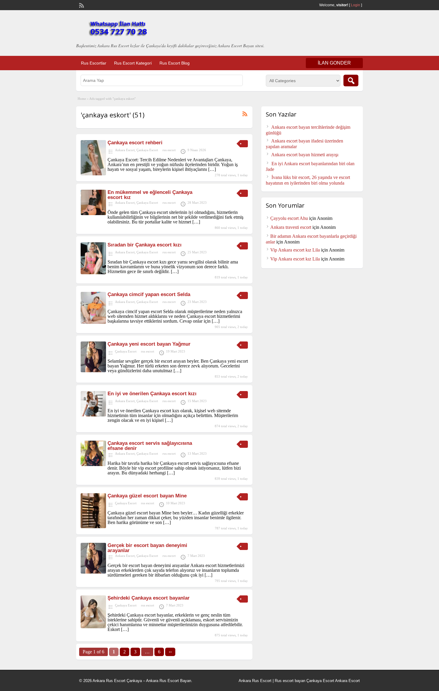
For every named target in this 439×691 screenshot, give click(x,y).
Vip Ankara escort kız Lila (295, 249)
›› (170, 651)
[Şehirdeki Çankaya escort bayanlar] (93, 626)
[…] (212, 169)
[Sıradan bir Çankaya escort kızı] (93, 272)
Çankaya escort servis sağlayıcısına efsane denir (150, 445)
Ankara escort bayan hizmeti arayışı (304, 154)
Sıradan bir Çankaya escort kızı (145, 245)
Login (355, 5)
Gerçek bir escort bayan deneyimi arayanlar (147, 548)
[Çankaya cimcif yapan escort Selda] (93, 322)
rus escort (169, 150)
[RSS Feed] (81, 4)
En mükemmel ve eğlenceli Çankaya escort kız (150, 194)
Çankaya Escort (147, 150)
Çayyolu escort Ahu (289, 218)
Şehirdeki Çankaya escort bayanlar (149, 598)
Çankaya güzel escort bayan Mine (147, 496)
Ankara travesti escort (290, 227)
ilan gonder (334, 62)
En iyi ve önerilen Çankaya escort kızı (152, 393)
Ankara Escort (125, 150)
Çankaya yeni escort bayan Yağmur (149, 344)
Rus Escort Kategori (133, 63)
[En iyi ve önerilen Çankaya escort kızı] (93, 414)
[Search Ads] (350, 80)
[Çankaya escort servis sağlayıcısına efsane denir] (93, 464)
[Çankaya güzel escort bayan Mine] (93, 526)
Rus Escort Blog (174, 63)
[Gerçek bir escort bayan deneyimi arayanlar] (93, 571)
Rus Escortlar (93, 63)
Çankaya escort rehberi (135, 142)
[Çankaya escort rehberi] (93, 173)
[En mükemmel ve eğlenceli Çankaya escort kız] (93, 213)
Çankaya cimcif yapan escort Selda (149, 294)
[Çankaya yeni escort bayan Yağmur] (93, 370)
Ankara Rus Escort (255, 680)
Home (82, 98)
